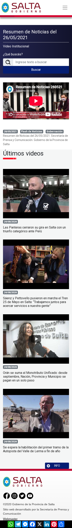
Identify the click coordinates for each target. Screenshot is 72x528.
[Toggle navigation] (65, 7)
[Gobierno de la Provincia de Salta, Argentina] (21, 8)
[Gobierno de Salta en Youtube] (30, 495)
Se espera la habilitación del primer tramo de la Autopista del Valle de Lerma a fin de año (36, 449)
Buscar (36, 70)
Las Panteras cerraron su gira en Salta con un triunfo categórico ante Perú (34, 229)
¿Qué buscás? (13, 54)
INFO (57, 465)
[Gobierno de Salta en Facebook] (6, 495)
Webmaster (10, 518)
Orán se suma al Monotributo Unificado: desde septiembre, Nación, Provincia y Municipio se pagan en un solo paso (35, 376)
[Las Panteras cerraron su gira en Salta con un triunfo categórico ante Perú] (36, 194)
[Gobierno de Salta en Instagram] (14, 495)
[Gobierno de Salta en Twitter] (22, 495)
